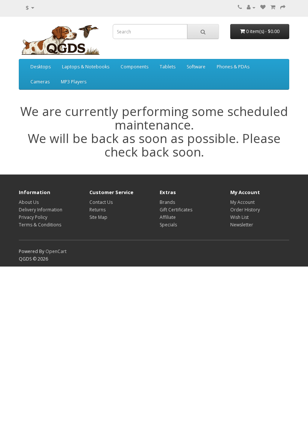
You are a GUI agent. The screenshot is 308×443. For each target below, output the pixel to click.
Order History (245, 209)
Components (134, 66)
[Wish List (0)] (263, 7)
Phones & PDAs (233, 66)
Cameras (40, 81)
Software (196, 66)
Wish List (239, 217)
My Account (242, 202)
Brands (167, 202)
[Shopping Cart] (272, 7)
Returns (97, 209)
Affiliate (168, 217)
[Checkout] (282, 7)
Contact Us (101, 202)
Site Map (98, 217)
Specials (168, 225)
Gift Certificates (176, 209)
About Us (29, 202)
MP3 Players (73, 81)
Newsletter (241, 225)
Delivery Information (40, 209)
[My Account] (251, 7)
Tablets (167, 66)
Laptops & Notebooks (85, 66)
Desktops (40, 66)
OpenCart (55, 251)
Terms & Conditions (40, 225)
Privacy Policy (33, 217)
